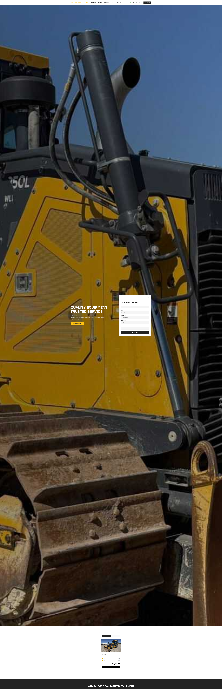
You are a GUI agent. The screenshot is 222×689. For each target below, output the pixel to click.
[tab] (106, 636)
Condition (123, 325)
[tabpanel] (111, 654)
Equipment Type (124, 310)
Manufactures (123, 315)
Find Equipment (135, 332)
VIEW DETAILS (111, 667)
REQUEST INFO (147, 2)
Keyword (122, 304)
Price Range (123, 320)
